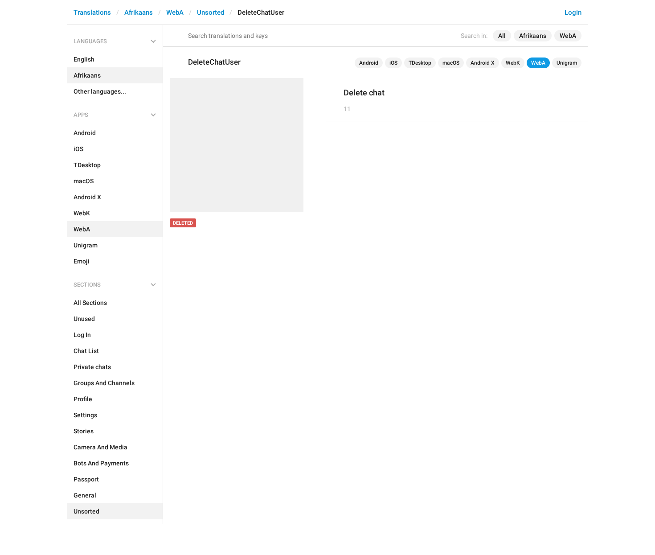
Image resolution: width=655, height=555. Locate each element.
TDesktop (420, 63)
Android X (483, 63)
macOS (450, 63)
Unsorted (210, 12)
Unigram (567, 63)
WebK (513, 63)
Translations (92, 12)
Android (368, 63)
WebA (175, 12)
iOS (393, 63)
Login (573, 12)
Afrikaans (138, 12)
